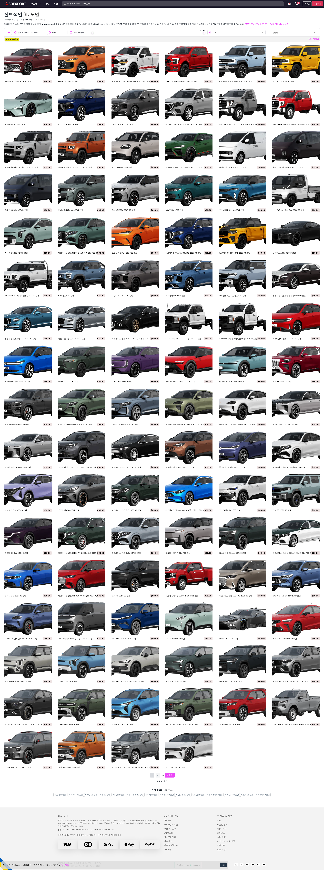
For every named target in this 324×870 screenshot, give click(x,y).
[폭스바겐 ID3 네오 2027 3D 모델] (242, 447)
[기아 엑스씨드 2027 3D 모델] (28, 233)
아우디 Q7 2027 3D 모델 (176, 296)
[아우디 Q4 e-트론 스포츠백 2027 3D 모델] (81, 404)
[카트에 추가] (42, 76)
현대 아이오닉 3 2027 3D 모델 (231, 381)
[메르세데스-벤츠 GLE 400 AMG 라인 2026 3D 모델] (81, 576)
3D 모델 (167, 820)
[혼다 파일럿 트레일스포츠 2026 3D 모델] (188, 704)
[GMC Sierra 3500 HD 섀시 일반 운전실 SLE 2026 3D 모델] (242, 104)
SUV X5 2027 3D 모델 (175, 210)
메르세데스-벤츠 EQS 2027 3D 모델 (126, 467)
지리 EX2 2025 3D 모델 (175, 639)
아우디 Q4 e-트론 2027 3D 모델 (125, 424)
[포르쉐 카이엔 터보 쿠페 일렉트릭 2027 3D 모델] (188, 404)
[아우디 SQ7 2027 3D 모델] (135, 276)
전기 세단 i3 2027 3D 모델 (15, 596)
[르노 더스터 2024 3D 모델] (81, 704)
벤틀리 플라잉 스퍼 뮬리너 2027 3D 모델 (289, 296)
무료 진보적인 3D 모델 (28, 32)
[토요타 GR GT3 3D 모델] (242, 619)
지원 (219, 820)
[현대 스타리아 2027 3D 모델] (28, 190)
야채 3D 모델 (152, 795)
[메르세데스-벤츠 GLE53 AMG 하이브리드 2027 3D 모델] (81, 533)
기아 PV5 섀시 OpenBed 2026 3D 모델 (288, 210)
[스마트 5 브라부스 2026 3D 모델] (28, 747)
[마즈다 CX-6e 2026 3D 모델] (28, 533)
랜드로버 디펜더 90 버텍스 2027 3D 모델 (21, 167)
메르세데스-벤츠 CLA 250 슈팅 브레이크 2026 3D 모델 (188, 510)
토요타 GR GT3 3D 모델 (228, 639)
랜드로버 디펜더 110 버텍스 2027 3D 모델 (75, 167)
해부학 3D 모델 (263, 795)
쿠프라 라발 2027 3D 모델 (69, 510)
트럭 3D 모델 (248, 795)
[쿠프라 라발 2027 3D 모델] (81, 490)
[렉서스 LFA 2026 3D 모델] (28, 104)
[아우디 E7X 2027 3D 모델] (135, 362)
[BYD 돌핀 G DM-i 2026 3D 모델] (135, 233)
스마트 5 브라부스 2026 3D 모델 (18, 767)
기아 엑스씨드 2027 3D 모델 (16, 253)
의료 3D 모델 (199, 795)
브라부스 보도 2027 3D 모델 (284, 253)
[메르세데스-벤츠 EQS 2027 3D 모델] (135, 447)
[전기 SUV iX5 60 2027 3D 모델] (81, 190)
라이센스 (221, 833)
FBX (257, 24)
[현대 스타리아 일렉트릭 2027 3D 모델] (296, 147)
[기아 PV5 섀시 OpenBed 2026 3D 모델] (296, 190)
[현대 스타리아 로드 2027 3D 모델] (242, 147)
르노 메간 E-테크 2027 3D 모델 (232, 210)
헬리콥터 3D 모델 (215, 795)
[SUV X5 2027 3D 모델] (188, 190)
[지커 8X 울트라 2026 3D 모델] (28, 404)
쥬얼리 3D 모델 (167, 795)
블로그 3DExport (171, 845)
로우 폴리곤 (78, 32)
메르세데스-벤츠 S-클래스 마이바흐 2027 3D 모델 (293, 553)
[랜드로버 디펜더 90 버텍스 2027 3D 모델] (28, 147)
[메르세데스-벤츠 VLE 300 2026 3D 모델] (242, 576)
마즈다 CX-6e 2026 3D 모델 (16, 553)
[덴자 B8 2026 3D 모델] (296, 490)
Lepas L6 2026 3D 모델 (68, 81)
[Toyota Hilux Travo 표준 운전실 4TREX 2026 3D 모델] (296, 704)
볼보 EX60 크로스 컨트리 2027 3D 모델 (128, 681)
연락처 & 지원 (225, 815)
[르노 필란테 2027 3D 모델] (242, 490)
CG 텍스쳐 (168, 833)
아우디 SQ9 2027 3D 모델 (122, 124)
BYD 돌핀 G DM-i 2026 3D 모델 (124, 253)
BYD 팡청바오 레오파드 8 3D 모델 (232, 296)
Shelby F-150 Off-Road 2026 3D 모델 (181, 81)
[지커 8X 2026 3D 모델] (296, 362)
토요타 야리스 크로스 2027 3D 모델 (180, 467)
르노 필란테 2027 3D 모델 (229, 510)
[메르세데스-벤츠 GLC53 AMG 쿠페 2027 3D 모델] (28, 704)
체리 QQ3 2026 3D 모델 (122, 167)
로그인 (307, 4)
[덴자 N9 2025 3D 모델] (135, 576)
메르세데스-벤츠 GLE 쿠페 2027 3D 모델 (289, 467)
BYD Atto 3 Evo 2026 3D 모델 (124, 639)
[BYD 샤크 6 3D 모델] (81, 276)
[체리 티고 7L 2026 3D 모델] (28, 490)
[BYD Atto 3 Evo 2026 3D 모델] (135, 619)
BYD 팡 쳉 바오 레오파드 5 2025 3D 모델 (235, 81)
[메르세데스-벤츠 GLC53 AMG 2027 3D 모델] (296, 661)
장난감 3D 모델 (184, 795)
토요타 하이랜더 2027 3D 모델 (178, 553)
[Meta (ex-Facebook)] (252, 864)
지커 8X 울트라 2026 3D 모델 (17, 424)
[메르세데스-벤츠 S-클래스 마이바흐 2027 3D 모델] (296, 533)
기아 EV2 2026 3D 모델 (68, 681)
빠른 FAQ (221, 828)
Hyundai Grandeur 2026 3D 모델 (18, 81)
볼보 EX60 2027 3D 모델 (176, 681)
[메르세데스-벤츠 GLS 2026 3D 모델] (135, 490)
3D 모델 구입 (171, 815)
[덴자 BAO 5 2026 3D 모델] (296, 61)
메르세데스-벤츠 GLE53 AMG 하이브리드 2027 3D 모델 (80, 553)
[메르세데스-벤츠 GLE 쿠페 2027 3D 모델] (296, 447)
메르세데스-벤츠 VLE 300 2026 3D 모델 (235, 596)
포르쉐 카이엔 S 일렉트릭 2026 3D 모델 (21, 639)
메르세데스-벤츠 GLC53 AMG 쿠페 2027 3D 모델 (24, 724)
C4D (272, 24)
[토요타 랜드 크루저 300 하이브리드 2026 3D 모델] (135, 747)
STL (267, 24)
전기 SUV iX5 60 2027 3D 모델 (71, 210)
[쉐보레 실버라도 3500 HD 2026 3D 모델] (188, 576)
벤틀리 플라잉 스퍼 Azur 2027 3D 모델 (20, 339)
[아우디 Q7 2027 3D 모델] (188, 276)
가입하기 (317, 4)
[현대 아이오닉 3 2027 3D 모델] (242, 362)
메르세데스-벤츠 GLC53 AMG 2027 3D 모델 (290, 681)
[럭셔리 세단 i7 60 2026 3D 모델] (28, 447)
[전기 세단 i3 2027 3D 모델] (28, 576)
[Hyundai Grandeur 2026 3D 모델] (28, 61)
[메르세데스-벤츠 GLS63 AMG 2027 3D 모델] (188, 233)
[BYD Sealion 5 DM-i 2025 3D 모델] (296, 576)
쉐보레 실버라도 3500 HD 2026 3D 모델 (182, 596)
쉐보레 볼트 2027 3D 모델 (122, 724)
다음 (168, 775)
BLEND (278, 24)
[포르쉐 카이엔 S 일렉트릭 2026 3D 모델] (28, 619)
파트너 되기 (169, 841)
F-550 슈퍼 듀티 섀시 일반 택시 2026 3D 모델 (238, 339)
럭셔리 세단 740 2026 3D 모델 (285, 424)
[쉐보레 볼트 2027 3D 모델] (135, 704)
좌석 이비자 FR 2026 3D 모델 (285, 639)
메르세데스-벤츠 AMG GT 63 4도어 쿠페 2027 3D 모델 (134, 339)
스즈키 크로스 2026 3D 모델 (230, 681)
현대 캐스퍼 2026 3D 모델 (69, 767)
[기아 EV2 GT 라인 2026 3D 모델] (28, 661)
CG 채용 (167, 849)
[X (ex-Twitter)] (241, 864)
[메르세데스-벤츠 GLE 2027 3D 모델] (135, 533)
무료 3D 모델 (170, 828)
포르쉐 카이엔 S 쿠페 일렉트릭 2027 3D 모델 (237, 424)
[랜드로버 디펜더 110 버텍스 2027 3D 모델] (81, 147)
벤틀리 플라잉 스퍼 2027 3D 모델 (71, 339)
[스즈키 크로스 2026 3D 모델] (242, 661)
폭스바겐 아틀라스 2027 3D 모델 (232, 553)
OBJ (252, 24)
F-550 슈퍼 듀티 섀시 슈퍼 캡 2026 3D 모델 (183, 339)
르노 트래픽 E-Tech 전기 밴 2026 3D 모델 (75, 639)
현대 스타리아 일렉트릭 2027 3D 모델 (288, 167)
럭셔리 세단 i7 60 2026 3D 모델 (18, 467)
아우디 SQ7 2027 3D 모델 (122, 296)
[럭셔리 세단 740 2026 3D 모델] (296, 404)
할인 (54, 32)
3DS (262, 24)
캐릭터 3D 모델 (76, 795)
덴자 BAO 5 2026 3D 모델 (283, 81)
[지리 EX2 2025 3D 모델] (188, 619)
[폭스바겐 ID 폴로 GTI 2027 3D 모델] (296, 319)
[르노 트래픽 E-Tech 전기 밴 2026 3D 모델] (81, 619)
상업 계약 (221, 837)
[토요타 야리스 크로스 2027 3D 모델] (188, 447)
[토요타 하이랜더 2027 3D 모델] (188, 533)
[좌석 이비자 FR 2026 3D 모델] (296, 619)
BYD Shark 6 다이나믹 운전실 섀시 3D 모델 (22, 296)
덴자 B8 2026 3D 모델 (282, 510)
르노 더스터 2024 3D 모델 (69, 724)
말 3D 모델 (105, 795)
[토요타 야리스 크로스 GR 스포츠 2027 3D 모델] (81, 447)
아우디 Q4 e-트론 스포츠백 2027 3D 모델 (75, 424)
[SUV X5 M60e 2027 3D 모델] (135, 190)
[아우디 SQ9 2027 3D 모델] (135, 104)
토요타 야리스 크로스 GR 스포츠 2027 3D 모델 (77, 467)
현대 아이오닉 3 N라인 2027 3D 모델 (180, 381)
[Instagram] (236, 864)
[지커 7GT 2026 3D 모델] (188, 747)
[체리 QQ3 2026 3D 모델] (135, 147)
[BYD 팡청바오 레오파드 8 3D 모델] (242, 276)
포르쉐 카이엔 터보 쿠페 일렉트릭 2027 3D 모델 (185, 424)
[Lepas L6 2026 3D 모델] (81, 61)
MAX (247, 24)
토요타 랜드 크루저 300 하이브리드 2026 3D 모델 (132, 767)
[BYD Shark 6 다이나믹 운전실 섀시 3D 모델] (28, 276)
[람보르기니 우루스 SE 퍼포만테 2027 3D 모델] (188, 147)
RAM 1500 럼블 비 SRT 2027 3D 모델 (234, 253)
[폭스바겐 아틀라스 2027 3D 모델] (242, 533)
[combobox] (238, 32)
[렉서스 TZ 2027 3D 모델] (81, 362)
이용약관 (221, 845)
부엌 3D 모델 (92, 795)
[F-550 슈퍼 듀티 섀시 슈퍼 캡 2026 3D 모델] (188, 319)
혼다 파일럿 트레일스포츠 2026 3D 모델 (182, 724)
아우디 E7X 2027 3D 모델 (122, 381)
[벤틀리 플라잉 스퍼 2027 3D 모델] (81, 319)
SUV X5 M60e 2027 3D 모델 (123, 210)
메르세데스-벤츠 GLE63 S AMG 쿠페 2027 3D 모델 (78, 253)
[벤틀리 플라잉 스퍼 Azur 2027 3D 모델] (28, 319)
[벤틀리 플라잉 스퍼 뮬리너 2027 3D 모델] (296, 276)
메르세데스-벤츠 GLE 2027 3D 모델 (126, 553)
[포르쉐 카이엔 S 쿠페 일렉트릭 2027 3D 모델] (242, 404)
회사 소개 (63, 815)
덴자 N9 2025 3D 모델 (121, 596)
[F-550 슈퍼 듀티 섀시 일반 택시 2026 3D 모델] (242, 319)
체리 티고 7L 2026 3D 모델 (16, 510)
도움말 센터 (222, 824)
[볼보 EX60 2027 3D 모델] (188, 661)
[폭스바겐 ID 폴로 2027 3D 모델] (28, 362)
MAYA (285, 24)
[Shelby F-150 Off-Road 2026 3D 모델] (188, 61)
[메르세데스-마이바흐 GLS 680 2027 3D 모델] (188, 104)
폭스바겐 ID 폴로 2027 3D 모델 (17, 381)
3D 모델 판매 (170, 837)
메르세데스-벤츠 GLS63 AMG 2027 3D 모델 (183, 253)
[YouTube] (263, 864)
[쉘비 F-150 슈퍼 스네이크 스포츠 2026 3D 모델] (135, 61)
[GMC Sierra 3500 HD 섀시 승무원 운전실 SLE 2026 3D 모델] (296, 104)
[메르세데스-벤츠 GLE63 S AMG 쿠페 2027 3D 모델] (81, 233)
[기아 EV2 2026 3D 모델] (81, 661)
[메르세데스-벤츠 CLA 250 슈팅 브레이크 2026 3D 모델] (188, 490)
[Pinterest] (247, 864)
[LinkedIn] (258, 864)
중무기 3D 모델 (232, 795)
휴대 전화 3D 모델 (135, 795)
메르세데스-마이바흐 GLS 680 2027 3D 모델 (184, 124)
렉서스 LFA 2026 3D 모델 (15, 124)
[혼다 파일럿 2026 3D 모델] (242, 704)
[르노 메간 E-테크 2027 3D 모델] (242, 190)
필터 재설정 (313, 39)
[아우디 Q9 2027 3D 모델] (81, 104)
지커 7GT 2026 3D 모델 (175, 767)
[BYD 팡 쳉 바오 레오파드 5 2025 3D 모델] (242, 61)
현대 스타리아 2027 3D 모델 (16, 210)
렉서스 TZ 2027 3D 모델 (68, 381)
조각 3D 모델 (61, 795)
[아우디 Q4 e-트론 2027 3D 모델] (135, 404)
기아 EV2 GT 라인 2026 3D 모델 (18, 681)
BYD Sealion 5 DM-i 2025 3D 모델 (287, 596)
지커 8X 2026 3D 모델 (282, 381)
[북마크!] (48, 76)
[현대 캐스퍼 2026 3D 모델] (81, 747)
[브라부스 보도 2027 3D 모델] (296, 233)
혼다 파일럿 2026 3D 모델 (230, 724)
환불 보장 (221, 849)
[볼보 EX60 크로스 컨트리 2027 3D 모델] (135, 661)
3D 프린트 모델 (171, 824)
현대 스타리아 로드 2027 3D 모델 (232, 167)
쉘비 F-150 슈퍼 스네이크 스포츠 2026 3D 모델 (131, 81)
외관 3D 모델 (119, 795)
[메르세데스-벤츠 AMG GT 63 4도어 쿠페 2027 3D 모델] (135, 319)
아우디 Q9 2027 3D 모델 (68, 124)
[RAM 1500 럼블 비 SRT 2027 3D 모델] (242, 233)
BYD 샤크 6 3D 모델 (66, 296)
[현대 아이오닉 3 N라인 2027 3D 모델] (188, 362)
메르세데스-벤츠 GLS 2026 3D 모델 (126, 510)
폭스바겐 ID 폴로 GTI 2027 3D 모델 (287, 339)
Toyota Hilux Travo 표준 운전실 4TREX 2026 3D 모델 (294, 724)
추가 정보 (64, 865)
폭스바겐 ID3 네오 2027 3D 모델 (232, 467)
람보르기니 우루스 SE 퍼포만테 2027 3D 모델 (184, 167)
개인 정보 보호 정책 (226, 841)
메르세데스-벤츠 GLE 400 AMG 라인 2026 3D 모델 (79, 596)
